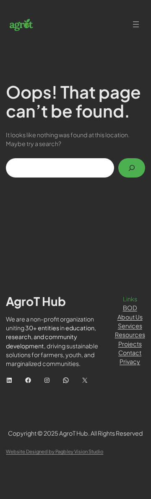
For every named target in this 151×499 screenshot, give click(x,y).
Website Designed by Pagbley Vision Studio (54, 451)
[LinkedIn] (9, 380)
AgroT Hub (36, 301)
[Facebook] (28, 380)
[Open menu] (136, 24)
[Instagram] (47, 380)
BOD (130, 307)
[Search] (131, 168)
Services (130, 325)
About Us (130, 317)
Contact (129, 352)
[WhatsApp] (65, 380)
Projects (130, 343)
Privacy (130, 361)
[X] (84, 380)
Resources (130, 334)
